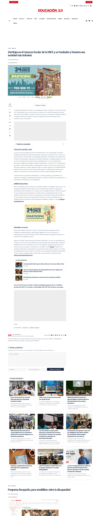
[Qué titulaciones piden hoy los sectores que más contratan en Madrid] (18, 278)
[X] (73, 6)
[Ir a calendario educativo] (86, 20)
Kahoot (52, 247)
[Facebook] (70, 6)
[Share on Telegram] (10, 125)
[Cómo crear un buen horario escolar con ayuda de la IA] (50, 388)
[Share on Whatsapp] (10, 119)
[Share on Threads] (10, 129)
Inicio (9, 48)
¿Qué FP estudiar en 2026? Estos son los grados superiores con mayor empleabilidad (50, 467)
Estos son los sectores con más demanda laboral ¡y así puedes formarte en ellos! (20, 399)
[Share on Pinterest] (10, 115)
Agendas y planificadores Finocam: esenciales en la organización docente (21, 467)
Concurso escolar (34, 327)
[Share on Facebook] (10, 109)
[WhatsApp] (89, 6)
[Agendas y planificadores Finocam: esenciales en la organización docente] (22, 456)
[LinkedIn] (85, 6)
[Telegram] (87, 6)
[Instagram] (79, 6)
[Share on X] (10, 112)
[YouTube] (75, 6)
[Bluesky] (91, 6)
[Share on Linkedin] (10, 122)
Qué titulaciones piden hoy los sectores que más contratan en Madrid (41, 277)
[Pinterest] (81, 6)
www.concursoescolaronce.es (23, 255)
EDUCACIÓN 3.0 (13, 62)
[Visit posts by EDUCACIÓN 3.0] (9, 335)
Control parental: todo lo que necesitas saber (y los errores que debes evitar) (43, 264)
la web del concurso (45, 285)
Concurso (25, 327)
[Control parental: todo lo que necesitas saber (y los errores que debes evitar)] (18, 264)
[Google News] (77, 6)
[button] (92, 20)
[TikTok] (83, 6)
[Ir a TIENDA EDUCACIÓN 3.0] (89, 20)
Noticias (14, 48)
